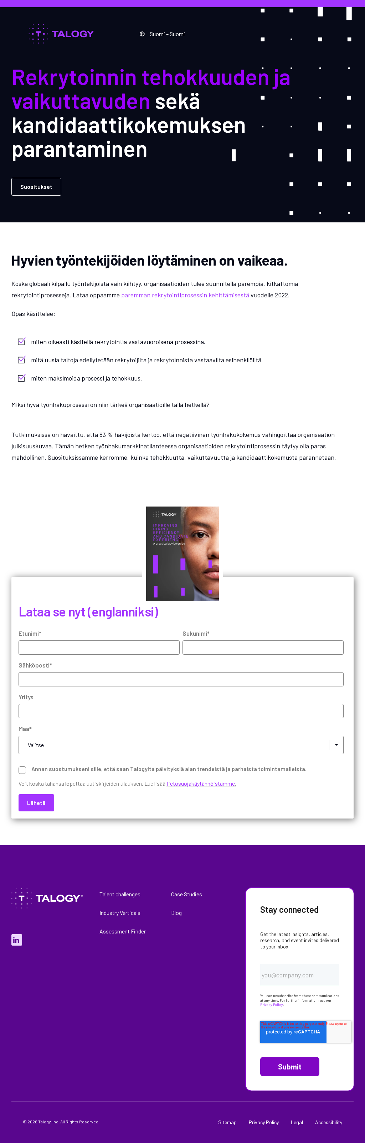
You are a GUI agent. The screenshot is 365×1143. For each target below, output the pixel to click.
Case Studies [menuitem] (186, 894)
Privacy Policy (271, 1004)
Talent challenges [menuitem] (119, 894)
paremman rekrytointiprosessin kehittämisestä (186, 295)
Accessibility (328, 1122)
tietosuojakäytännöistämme (200, 783)
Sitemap (227, 1122)
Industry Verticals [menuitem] (119, 912)
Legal (297, 1122)
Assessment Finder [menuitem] (122, 931)
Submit (290, 1066)
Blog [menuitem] (176, 912)
